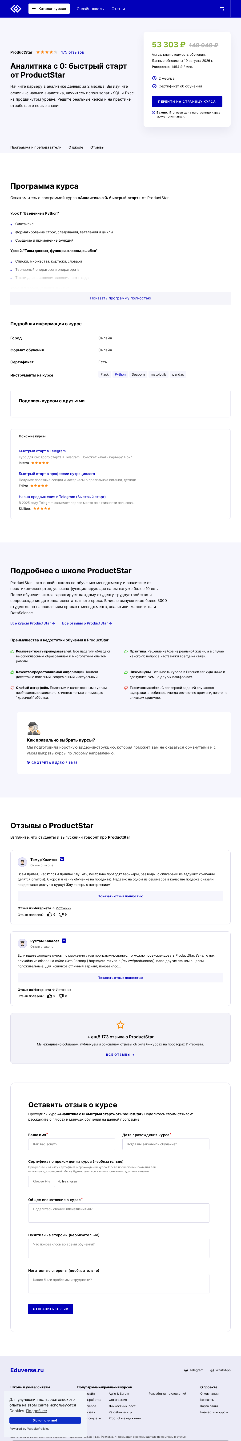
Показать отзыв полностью (120, 896)
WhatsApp (223, 1370)
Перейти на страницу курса (187, 101)
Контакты (207, 1400)
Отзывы (97, 147)
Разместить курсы (214, 1412)
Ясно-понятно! (45, 1420)
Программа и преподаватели (35, 147)
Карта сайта (209, 1406)
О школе (75, 147)
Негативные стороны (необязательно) (63, 1270)
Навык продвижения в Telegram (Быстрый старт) (62, 497)
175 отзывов (72, 52)
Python (120, 374)
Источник (63, 908)
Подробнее (36, 1410)
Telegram (196, 1370)
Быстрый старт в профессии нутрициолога (57, 473)
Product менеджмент (125, 1418)
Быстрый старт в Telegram (42, 451)
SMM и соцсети (89, 1418)
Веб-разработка (89, 1400)
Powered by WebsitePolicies (29, 1428)
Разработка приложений (167, 1393)
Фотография (118, 1400)
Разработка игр (120, 1412)
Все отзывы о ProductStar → (87, 623)
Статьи (118, 8)
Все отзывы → (120, 1054)
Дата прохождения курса (146, 1135)
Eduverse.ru (27, 1370)
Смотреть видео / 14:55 (53, 763)
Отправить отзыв (50, 1309)
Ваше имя (37, 1135)
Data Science (86, 1406)
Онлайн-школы (90, 8)
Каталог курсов (52, 8)
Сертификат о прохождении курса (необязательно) (76, 1161)
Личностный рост (122, 1406)
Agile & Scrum (119, 1393)
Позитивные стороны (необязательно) (64, 1235)
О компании (209, 1393)
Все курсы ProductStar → (32, 623)
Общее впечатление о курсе (54, 1200)
